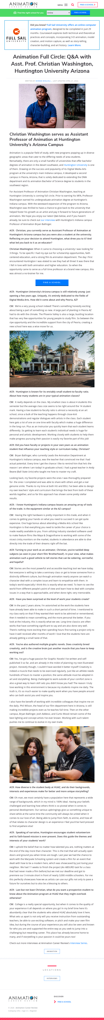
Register (33, 1011)
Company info (14, 1011)
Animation (52, 951)
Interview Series (78, 943)
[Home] (23, 6)
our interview (48, 220)
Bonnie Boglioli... (44, 81)
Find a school (87, 4)
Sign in (25, 1011)
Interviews (52, 978)
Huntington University (75, 164)
